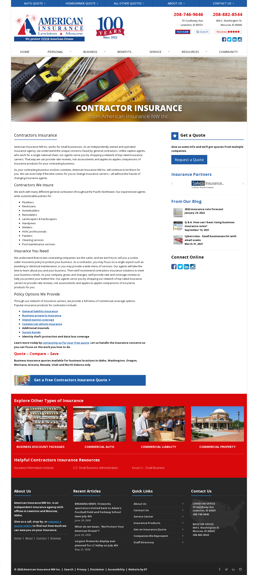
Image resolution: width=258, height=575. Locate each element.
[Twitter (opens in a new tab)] (229, 39)
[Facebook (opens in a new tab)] (224, 39)
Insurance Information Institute (34, 468)
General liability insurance (40, 311)
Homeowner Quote (81, 3)
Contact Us (222, 3)
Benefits (124, 52)
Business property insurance (41, 315)
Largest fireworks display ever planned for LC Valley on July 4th (96, 545)
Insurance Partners (191, 174)
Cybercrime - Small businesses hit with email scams (210, 240)
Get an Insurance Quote (150, 529)
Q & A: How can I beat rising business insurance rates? (209, 226)
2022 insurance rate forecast (204, 211)
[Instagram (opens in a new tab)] (240, 39)
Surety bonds (31, 332)
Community (228, 52)
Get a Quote (70, 379)
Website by (137, 569)
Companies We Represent (151, 536)
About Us (175, 3)
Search (203, 32)
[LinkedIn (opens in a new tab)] (234, 39)
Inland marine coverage (38, 320)
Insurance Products (147, 523)
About (29, 538)
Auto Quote (34, 3)
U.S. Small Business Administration (95, 468)
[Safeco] (208, 184)
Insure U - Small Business (148, 468)
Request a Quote (189, 159)
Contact (41, 538)
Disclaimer (97, 569)
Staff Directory (144, 542)
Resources (194, 51)
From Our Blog (186, 201)
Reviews (222, 32)
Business (94, 51)
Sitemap (55, 538)
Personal (59, 51)
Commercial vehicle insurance (42, 324)
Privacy (81, 569)
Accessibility (116, 569)
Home (24, 52)
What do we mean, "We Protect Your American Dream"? (99, 531)
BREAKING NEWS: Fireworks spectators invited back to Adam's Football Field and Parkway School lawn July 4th (98, 512)
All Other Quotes (128, 3)
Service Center (143, 516)
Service (160, 51)
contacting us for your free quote (66, 343)
